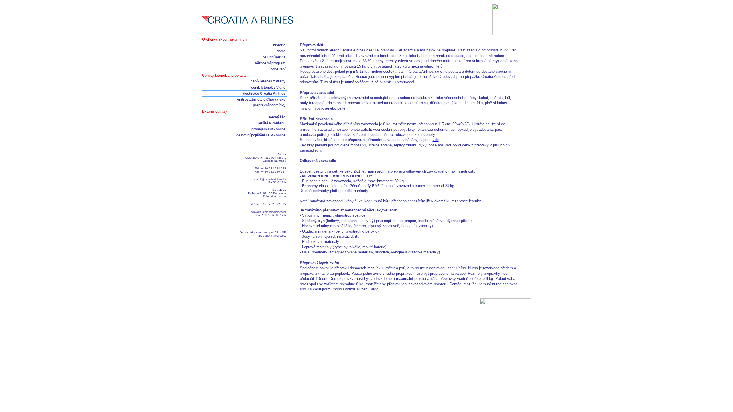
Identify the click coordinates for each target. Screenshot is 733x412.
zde (436, 140)
